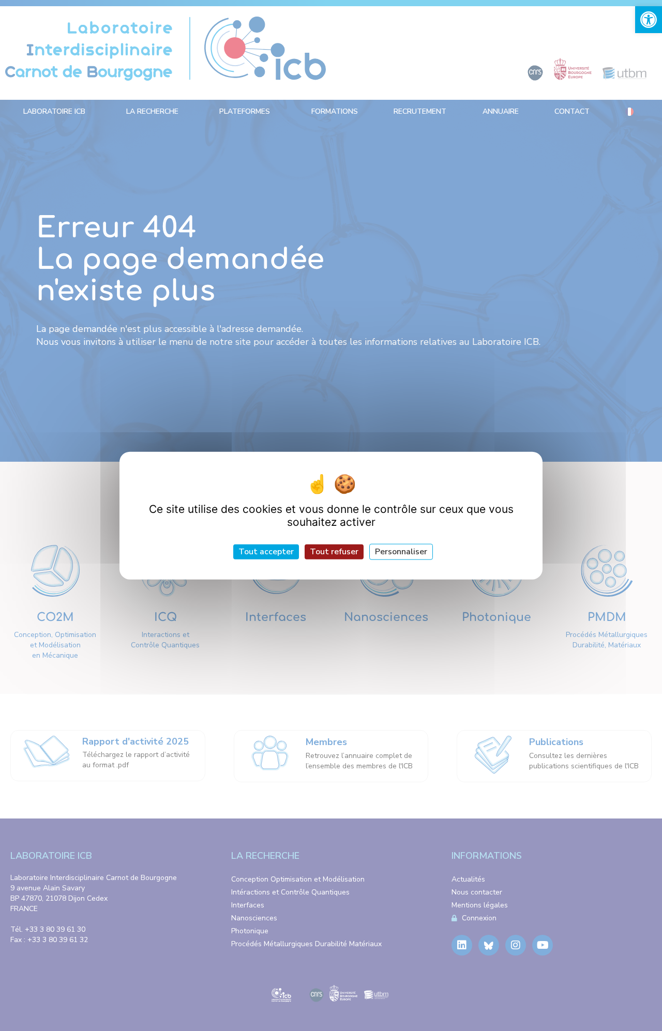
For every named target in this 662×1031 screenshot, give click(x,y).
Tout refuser (334, 551)
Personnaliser (401, 551)
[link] (648, 19)
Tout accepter (266, 551)
